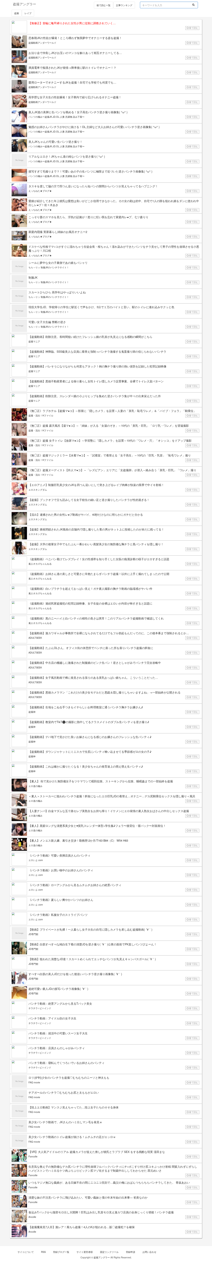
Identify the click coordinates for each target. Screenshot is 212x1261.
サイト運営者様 (85, 1252)
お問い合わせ (149, 1252)
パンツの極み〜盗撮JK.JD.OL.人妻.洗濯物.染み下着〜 (56, 116)
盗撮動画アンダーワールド (42, 42)
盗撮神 (31, 711)
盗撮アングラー (102, 1257)
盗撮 (16, 13)
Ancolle (32, 1216)
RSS (43, 1252)
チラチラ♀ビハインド (39, 1008)
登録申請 (130, 1252)
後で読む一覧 (103, 5)
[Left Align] (193, 4)
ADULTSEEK (35, 637)
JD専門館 (33, 934)
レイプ (28, 13)
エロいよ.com (35, 860)
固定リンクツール (109, 1252)
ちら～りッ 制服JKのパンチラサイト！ (48, 267)
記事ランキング (124, 5)
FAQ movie (34, 1082)
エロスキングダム (37, 489)
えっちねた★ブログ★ (40, 190)
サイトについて (26, 1252)
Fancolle (32, 1156)
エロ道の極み (35, 786)
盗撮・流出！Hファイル (40, 415)
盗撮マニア (34, 341)
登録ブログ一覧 (61, 1252)
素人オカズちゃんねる (40, 563)
